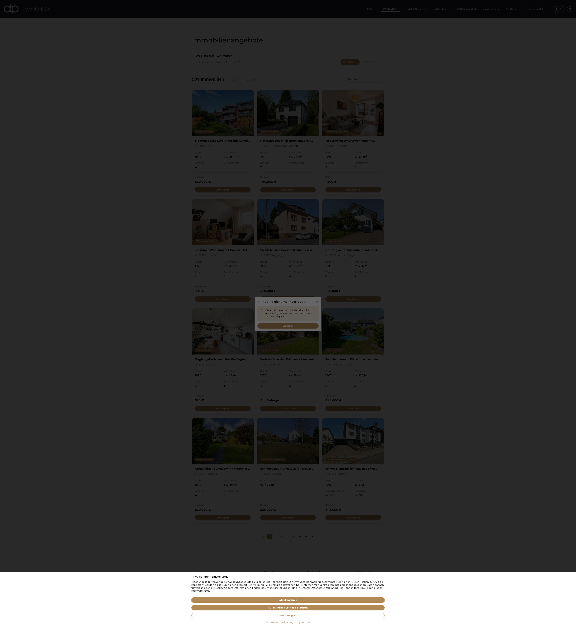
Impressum (303, 622)
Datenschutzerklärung (280, 622)
